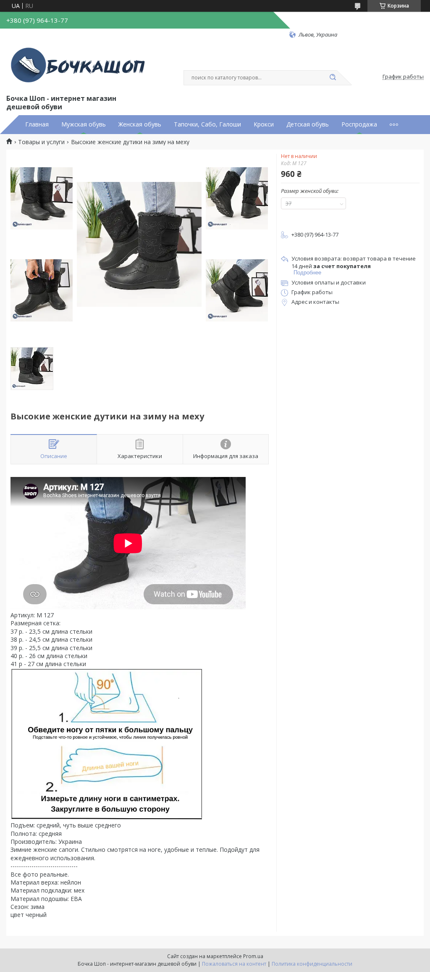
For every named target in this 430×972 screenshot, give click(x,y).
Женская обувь (139, 124)
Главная (37, 124)
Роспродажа (359, 124)
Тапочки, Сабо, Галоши (207, 124)
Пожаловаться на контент (234, 963)
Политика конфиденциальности (312, 963)
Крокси (264, 124)
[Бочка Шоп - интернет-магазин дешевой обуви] (79, 66)
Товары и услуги (41, 142)
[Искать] (332, 77)
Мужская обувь (83, 124)
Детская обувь (307, 124)
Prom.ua (253, 956)
